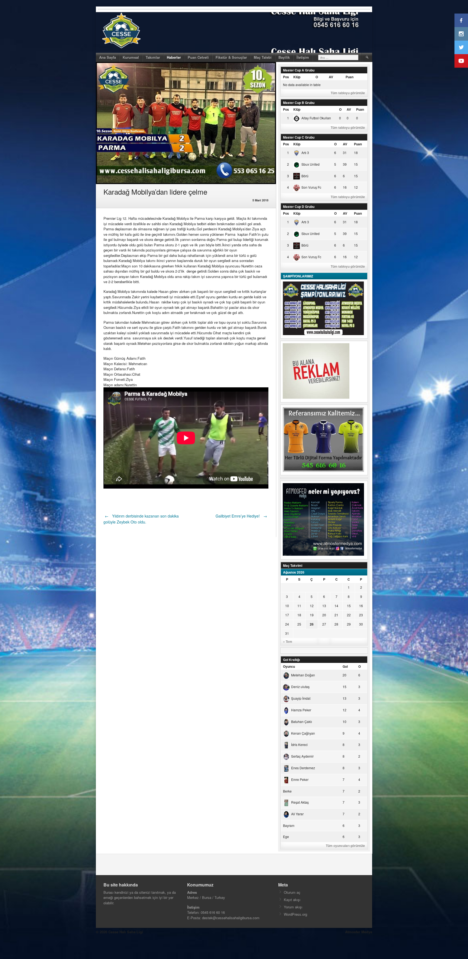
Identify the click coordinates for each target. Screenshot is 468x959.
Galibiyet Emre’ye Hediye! (241, 516)
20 (324, 615)
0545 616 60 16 (213, 912)
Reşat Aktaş (300, 802)
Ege (286, 836)
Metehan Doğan (303, 675)
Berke (287, 791)
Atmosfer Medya (358, 931)
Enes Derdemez (303, 767)
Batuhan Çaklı (301, 721)
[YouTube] (461, 61)
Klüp (296, 76)
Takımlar (153, 57)
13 (324, 605)
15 (349, 605)
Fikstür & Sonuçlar (231, 57)
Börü (304, 176)
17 (287, 615)
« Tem (287, 641)
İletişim (303, 57)
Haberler (174, 57)
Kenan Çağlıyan (303, 733)
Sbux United (310, 164)
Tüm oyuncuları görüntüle (345, 845)
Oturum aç (292, 892)
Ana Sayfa (107, 57)
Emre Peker (299, 779)
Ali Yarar (297, 813)
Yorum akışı (293, 906)
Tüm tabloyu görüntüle (348, 92)
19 (312, 615)
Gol (345, 666)
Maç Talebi (263, 57)
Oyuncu (289, 666)
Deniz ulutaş (300, 686)
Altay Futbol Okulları (316, 118)
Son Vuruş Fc (311, 187)
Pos (286, 76)
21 (336, 615)
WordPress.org (295, 914)
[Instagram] (461, 34)
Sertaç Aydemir (302, 756)
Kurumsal (131, 57)
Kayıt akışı (292, 899)
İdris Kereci (299, 744)
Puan (349, 76)
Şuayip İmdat (300, 698)
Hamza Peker (301, 710)
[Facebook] (461, 20)
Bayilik (284, 57)
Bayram (288, 825)
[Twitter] (461, 47)
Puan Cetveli (198, 57)
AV (331, 76)
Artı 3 (305, 152)
